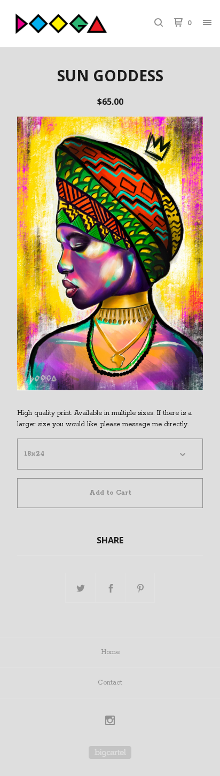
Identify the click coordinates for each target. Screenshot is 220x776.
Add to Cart (110, 493)
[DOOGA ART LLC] (59, 23)
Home (110, 652)
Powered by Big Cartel (110, 752)
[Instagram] (110, 722)
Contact (110, 683)
